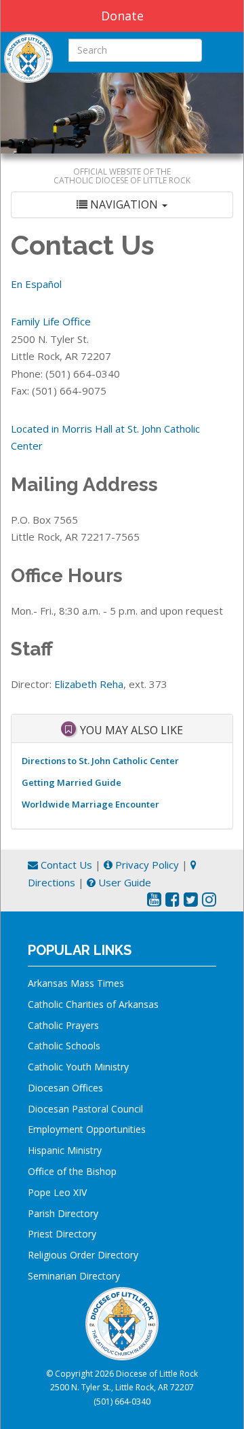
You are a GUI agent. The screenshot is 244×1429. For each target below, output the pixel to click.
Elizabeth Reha (88, 684)
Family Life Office (51, 321)
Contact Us (65, 864)
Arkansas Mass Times (76, 983)
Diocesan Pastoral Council (85, 1108)
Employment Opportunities (87, 1129)
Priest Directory (62, 1233)
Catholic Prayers (63, 1025)
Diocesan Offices (65, 1087)
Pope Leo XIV (57, 1192)
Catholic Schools (64, 1045)
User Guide (123, 882)
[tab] (122, 204)
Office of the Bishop (72, 1171)
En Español (36, 284)
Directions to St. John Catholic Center (100, 761)
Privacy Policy (146, 864)
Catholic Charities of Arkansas (93, 1004)
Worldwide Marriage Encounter (90, 804)
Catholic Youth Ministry (78, 1066)
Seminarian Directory (74, 1275)
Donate (122, 15)
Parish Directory (63, 1213)
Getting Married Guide (71, 782)
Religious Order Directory (83, 1254)
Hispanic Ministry (65, 1150)
